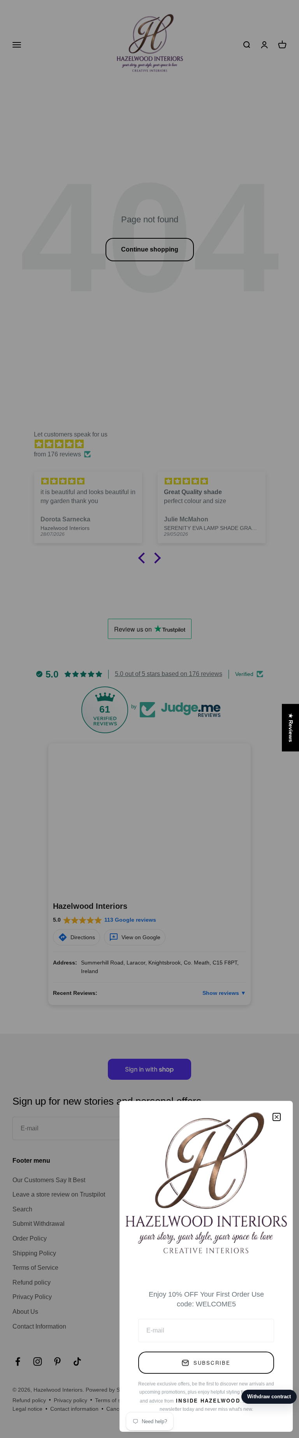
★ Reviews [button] (291, 727)
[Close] (276, 1117)
